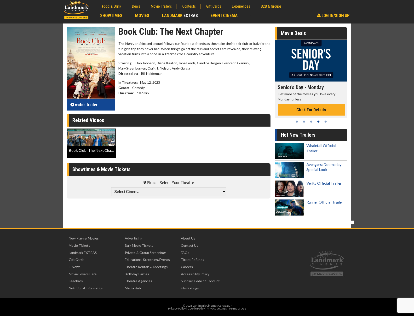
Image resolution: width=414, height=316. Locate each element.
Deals (136, 6)
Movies (142, 15)
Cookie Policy (196, 308)
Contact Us (189, 245)
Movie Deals (293, 33)
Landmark (180, 15)
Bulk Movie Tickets (139, 245)
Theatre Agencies (138, 281)
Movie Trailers (161, 6)
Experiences (241, 6)
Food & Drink (111, 6)
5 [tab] (325, 121)
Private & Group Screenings (146, 253)
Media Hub (133, 288)
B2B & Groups (271, 6)
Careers (187, 267)
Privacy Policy (177, 308)
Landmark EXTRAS (83, 253)
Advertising (133, 238)
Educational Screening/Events (147, 259)
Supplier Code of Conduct (200, 281)
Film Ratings (190, 288)
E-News (74, 267)
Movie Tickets (79, 245)
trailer (86, 104)
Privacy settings (217, 308)
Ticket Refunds (192, 259)
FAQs (185, 253)
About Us (188, 238)
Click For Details (311, 109)
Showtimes (111, 15)
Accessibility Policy (195, 274)
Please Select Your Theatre (170, 182)
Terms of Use (237, 308)
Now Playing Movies (84, 238)
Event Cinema (224, 15)
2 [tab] (304, 121)
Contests (189, 6)
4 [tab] (318, 121)
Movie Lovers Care (83, 274)
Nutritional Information (86, 288)
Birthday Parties (137, 274)
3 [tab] (311, 121)
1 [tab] (296, 121)
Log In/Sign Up (335, 15)
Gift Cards (213, 6)
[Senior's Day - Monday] (311, 61)
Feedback (76, 281)
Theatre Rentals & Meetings (146, 267)
